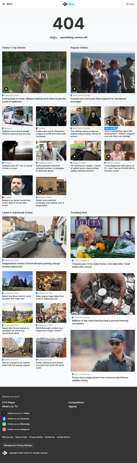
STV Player (8, 402)
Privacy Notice (36, 437)
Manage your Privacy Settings (18, 445)
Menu (9, 4)
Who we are (7, 437)
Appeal (72, 406)
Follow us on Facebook (18, 418)
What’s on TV (10, 406)
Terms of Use (21, 437)
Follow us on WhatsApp (19, 424)
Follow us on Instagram (19, 429)
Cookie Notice (63, 437)
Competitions (76, 402)
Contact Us (50, 437)
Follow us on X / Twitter (19, 413)
